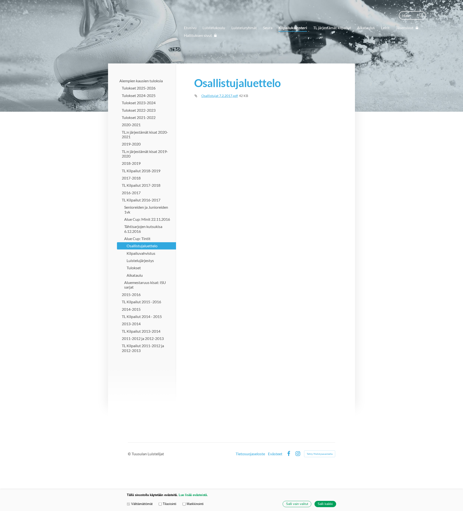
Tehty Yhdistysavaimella (320, 453)
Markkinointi (195, 504)
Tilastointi (169, 504)
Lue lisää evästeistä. (193, 495)
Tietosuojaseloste (250, 454)
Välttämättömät (142, 504)
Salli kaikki (325, 504)
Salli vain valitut (297, 504)
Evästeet (275, 454)
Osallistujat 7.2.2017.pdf (219, 96)
